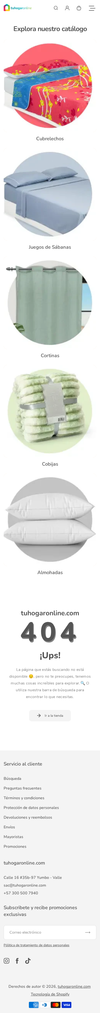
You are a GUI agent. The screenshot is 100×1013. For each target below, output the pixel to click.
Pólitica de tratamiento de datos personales (36, 945)
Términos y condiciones (24, 798)
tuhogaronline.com (74, 986)
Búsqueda (12, 778)
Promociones (15, 846)
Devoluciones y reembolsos (28, 817)
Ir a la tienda (54, 715)
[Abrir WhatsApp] (88, 1000)
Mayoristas (13, 837)
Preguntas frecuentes (23, 788)
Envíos (9, 827)
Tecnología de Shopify (50, 994)
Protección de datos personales (31, 807)
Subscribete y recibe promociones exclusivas (40, 911)
